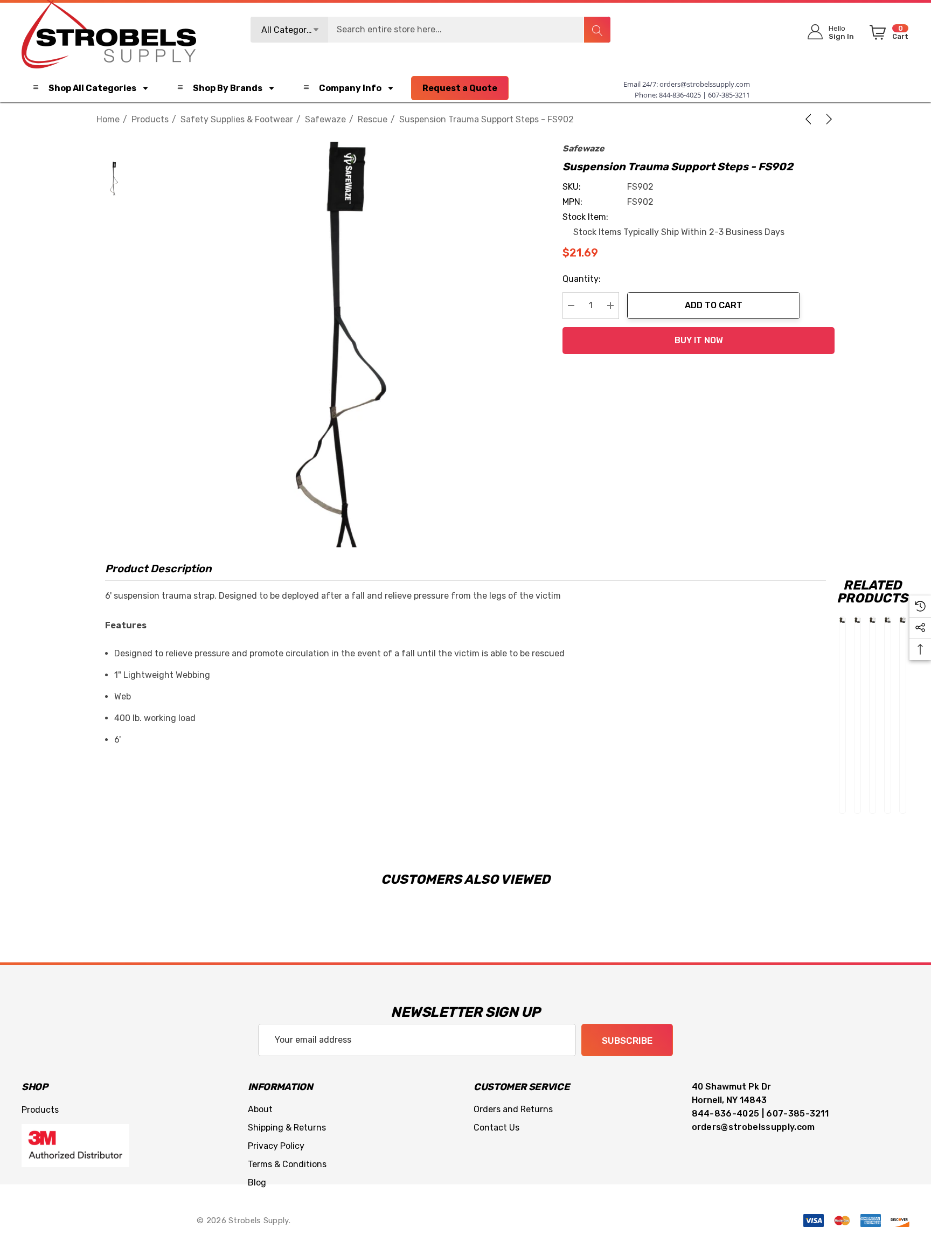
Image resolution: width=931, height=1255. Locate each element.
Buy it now (699, 340)
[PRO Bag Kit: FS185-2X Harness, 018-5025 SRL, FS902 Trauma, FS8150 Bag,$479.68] (888, 620)
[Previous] (810, 119)
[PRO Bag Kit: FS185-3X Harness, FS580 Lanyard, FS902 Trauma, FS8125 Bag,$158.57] (842, 620)
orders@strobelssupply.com (704, 84)
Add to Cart (713, 305)
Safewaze (583, 148)
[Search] (596, 29)
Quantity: (581, 279)
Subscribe (627, 1040)
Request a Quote (459, 88)
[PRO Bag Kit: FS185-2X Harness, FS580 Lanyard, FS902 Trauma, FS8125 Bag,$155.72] (857, 620)
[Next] (827, 119)
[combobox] (430, 29)
